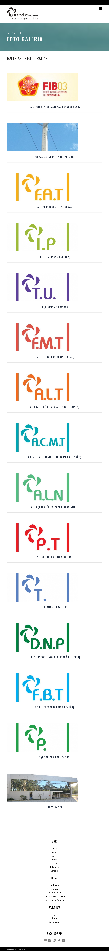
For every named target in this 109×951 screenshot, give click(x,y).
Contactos (54, 870)
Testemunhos (54, 867)
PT (54, 2)
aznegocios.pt (21, 949)
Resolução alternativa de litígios (54, 896)
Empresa (54, 848)
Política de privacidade (54, 888)
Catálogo (54, 863)
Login (54, 914)
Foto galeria (17, 32)
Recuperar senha (54, 921)
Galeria (54, 859)
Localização (54, 852)
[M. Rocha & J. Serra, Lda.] (30, 13)
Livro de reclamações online (54, 900)
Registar (54, 918)
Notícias (54, 855)
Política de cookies (54, 892)
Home (9, 32)
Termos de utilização (54, 885)
